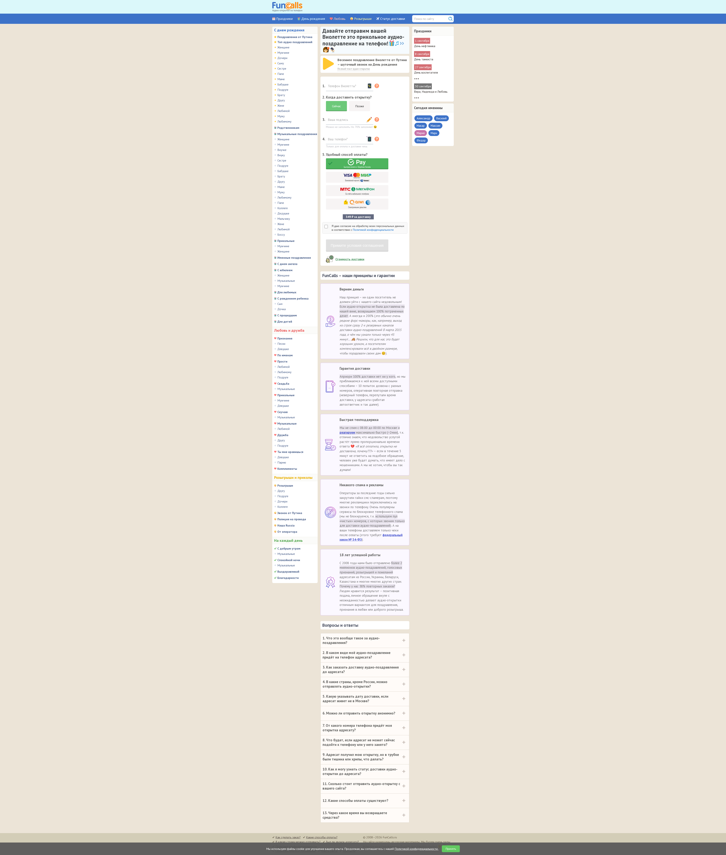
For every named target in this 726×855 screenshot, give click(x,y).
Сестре (281, 68)
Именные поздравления (294, 257)
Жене (280, 105)
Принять (451, 848)
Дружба (282, 435)
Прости (282, 361)
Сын (279, 304)
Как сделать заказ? (288, 837)
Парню (281, 462)
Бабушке (283, 84)
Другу (281, 100)
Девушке (283, 349)
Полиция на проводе (291, 519)
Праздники (284, 19)
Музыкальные (286, 281)
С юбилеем (284, 270)
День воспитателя (426, 72)
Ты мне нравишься (290, 452)
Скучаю (282, 412)
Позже (359, 106)
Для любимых (286, 292)
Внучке (281, 150)
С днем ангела (287, 264)
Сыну (280, 63)
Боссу (281, 234)
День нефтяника (424, 46)
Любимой (283, 111)
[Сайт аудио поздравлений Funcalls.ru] (287, 7)
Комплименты (287, 469)
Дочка (281, 309)
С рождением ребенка (293, 298)
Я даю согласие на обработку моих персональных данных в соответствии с (368, 227)
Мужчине (283, 52)
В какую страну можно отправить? (297, 842)
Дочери (282, 58)
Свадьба (283, 383)
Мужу (281, 116)
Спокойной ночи (288, 560)
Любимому (284, 121)
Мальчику (283, 219)
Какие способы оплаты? (321, 837)
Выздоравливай (288, 571)
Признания (284, 338)
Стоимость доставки (349, 259)
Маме (281, 79)
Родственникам (288, 128)
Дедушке (283, 213)
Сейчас (336, 106)
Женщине (283, 47)
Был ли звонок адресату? (342, 842)
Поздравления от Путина (294, 37)
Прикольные (286, 241)
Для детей (284, 321)
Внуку (281, 155)
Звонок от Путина (289, 513)
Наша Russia (286, 525)
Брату (281, 95)
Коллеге (282, 208)
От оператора (287, 532)
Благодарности (288, 578)
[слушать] (328, 64)
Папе (280, 74)
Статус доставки (392, 19)
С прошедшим (287, 315)
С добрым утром (288, 548)
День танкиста (423, 59)
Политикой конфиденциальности (373, 229)
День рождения (313, 19)
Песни (281, 344)
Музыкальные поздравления (297, 134)
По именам (285, 355)
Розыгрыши (363, 19)
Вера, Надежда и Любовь (431, 91)
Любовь (339, 19)
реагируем (347, 432)
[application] (328, 64)
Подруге (282, 90)
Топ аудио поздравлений (294, 42)
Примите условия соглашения (357, 245)
